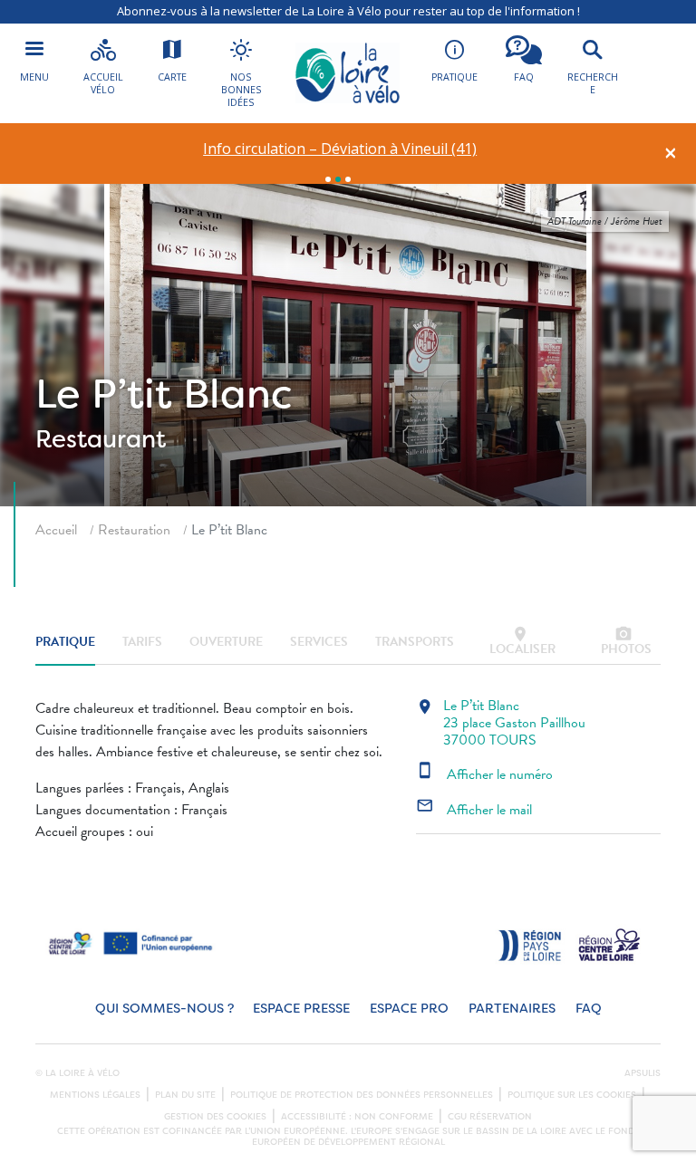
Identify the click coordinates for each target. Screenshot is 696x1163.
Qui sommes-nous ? (164, 1008)
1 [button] (328, 179)
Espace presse (301, 1008)
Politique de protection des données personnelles (361, 1095)
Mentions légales (95, 1095)
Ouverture (226, 641)
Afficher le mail (474, 810)
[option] (340, 149)
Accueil (56, 530)
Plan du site (185, 1095)
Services (319, 641)
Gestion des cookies (215, 1116)
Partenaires (512, 1008)
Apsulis (642, 1073)
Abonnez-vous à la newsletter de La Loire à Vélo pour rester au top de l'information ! (348, 11)
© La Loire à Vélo (77, 1073)
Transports (414, 641)
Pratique (65, 641)
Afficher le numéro (484, 774)
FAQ (588, 1008)
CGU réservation (490, 1116)
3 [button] (348, 179)
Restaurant (100, 439)
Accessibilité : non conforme (357, 1116)
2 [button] (338, 179)
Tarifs (142, 641)
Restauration (134, 530)
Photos (626, 642)
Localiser (522, 642)
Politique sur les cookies (572, 1095)
